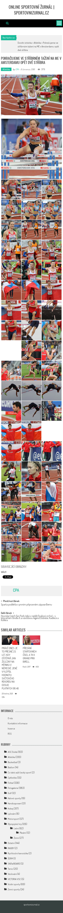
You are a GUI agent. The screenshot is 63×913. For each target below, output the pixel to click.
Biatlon (11, 767)
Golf (10, 793)
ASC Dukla (12, 751)
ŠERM (10, 858)
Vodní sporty (14, 884)
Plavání (23, 832)
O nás (10, 718)
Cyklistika (12, 777)
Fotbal (10, 782)
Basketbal (12, 762)
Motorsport (13, 818)
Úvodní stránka (25, 42)
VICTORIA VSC (14, 879)
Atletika (37, 42)
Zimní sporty (14, 889)
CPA (17, 69)
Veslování (12, 873)
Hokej (10, 808)
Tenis (10, 868)
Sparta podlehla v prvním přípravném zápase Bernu (26, 605)
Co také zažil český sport (19, 772)
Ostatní (11, 843)
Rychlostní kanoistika (18, 853)
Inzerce (11, 728)
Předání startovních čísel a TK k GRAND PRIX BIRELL (30, 655)
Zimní (16, 837)
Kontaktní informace (17, 723)
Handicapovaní (14, 803)
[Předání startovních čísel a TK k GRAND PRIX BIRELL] (31, 640)
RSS (10, 733)
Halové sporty (14, 798)
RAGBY (11, 848)
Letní (16, 828)
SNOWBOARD (14, 863)
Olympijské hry (15, 824)
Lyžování (12, 813)
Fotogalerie (13, 787)
